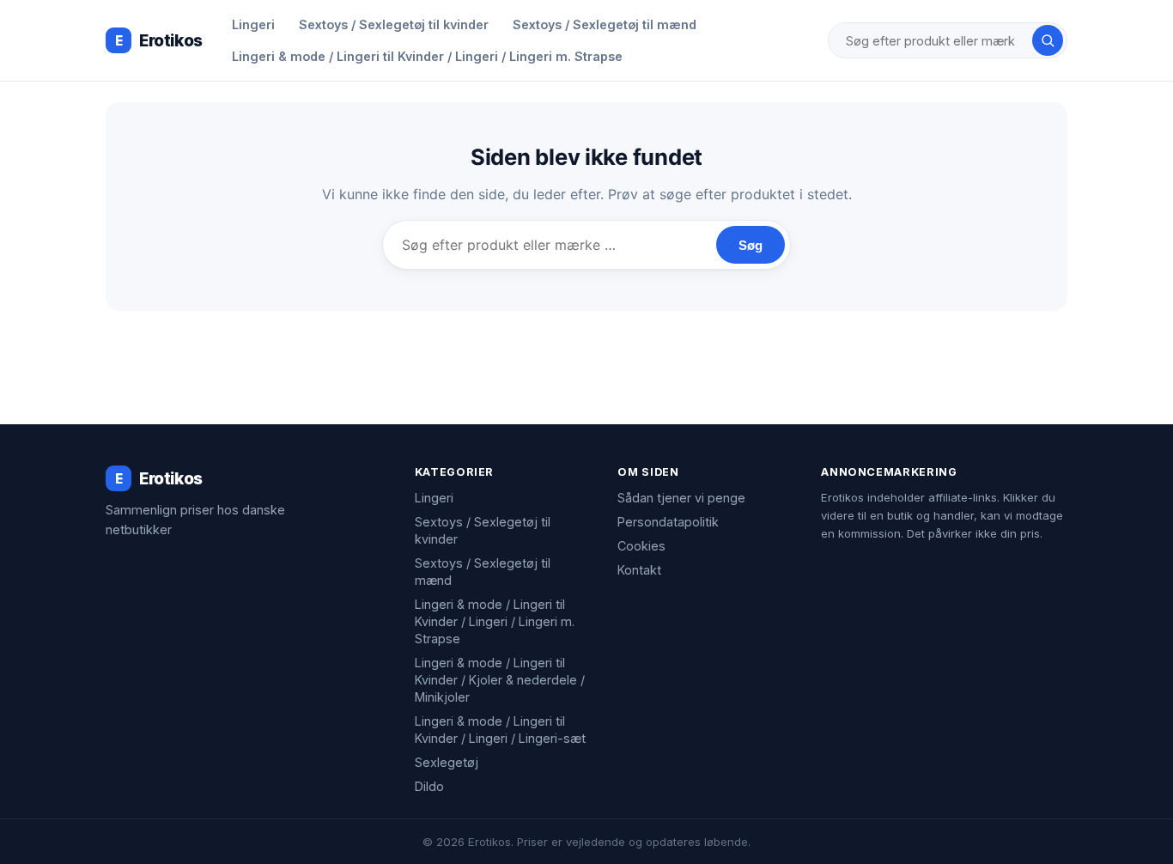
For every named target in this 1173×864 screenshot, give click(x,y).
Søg (750, 245)
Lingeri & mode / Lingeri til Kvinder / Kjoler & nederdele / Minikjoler (500, 679)
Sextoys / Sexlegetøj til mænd (604, 24)
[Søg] (1047, 40)
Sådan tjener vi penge (681, 497)
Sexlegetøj (446, 762)
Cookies (641, 545)
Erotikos (159, 40)
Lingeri (253, 24)
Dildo (429, 786)
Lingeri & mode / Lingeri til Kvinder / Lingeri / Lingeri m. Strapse (427, 56)
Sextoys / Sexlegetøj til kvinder (394, 24)
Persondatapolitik (668, 521)
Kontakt (639, 570)
